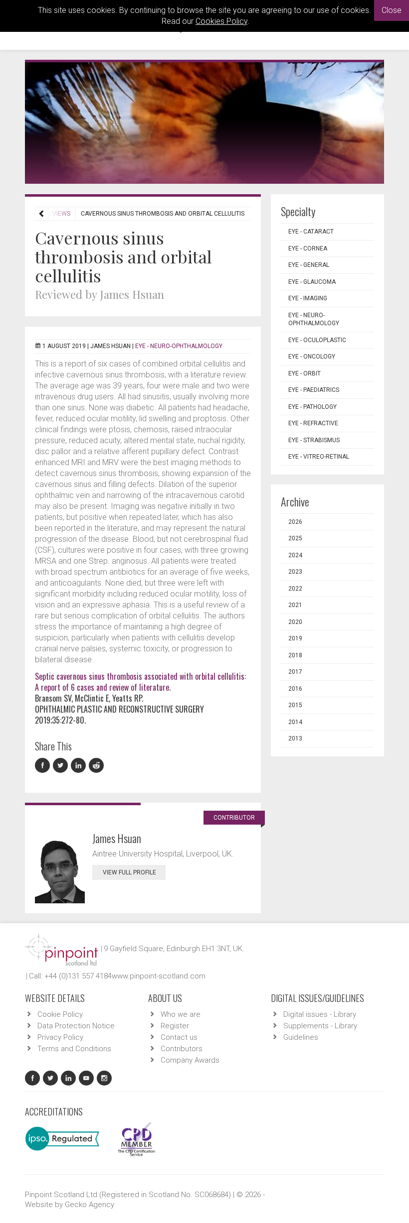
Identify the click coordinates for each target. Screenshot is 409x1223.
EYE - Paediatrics (313, 389)
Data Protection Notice (76, 1025)
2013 (295, 738)
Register (175, 1025)
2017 (295, 671)
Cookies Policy (221, 21)
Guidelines (300, 1037)
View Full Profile (129, 872)
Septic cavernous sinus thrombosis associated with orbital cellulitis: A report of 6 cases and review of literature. (140, 681)
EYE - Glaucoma (312, 281)
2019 (295, 638)
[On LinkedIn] (80, 765)
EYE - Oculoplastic (317, 340)
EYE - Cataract (311, 231)
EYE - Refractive (313, 423)
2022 (295, 588)
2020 (295, 621)
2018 (295, 655)
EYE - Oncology (311, 356)
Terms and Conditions (74, 1048)
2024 (295, 555)
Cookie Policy (60, 1014)
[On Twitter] (62, 765)
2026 (295, 521)
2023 (295, 571)
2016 (295, 688)
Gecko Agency (89, 1204)
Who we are (181, 1014)
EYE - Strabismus (314, 440)
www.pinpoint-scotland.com (158, 976)
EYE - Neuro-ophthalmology (178, 346)
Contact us (179, 1037)
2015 (295, 705)
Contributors (182, 1048)
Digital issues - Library (319, 1014)
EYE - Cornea (307, 248)
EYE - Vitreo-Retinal (318, 456)
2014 (295, 722)
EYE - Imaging (307, 298)
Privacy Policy (60, 1037)
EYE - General (308, 264)
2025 (295, 538)
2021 (295, 605)
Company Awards (190, 1060)
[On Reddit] (97, 765)
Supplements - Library (320, 1025)
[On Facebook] (44, 765)
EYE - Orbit (304, 373)
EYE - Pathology (312, 406)
